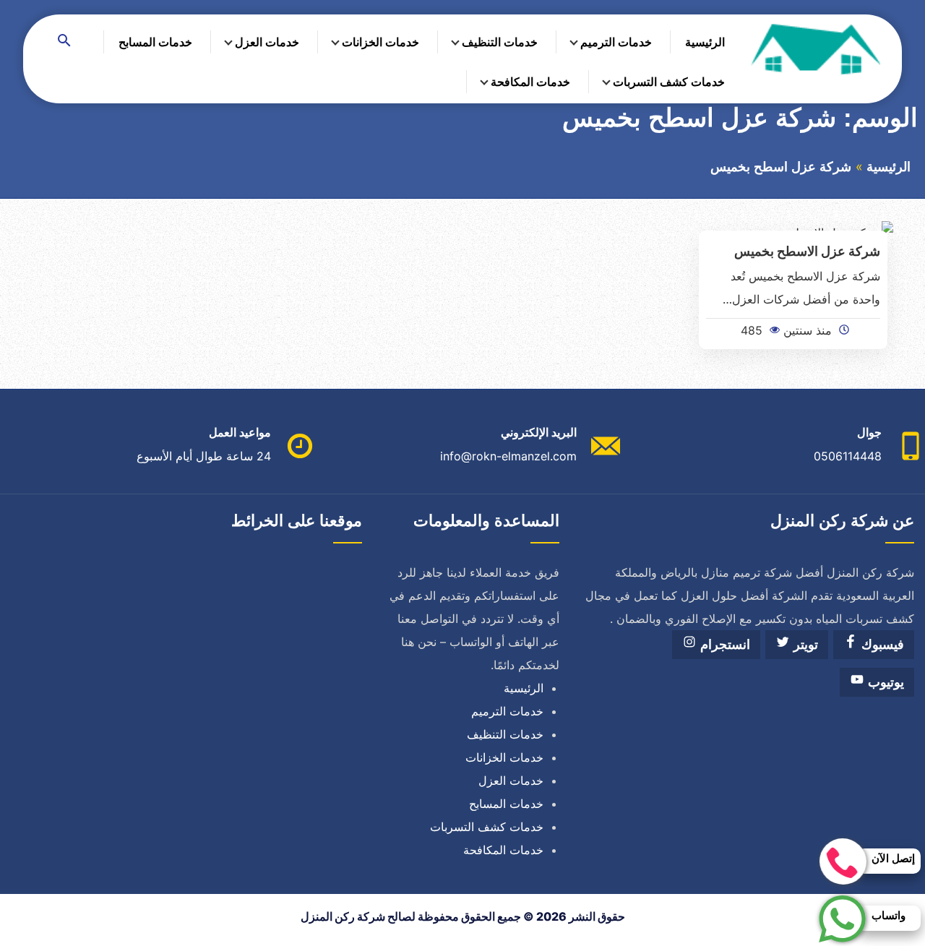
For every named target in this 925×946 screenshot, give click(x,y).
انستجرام (723, 644)
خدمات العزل (267, 42)
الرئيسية (705, 42)
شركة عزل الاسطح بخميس (807, 251)
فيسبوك (881, 644)
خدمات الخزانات (380, 42)
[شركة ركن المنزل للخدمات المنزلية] (814, 48)
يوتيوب (884, 682)
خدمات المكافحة (530, 81)
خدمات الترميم (616, 42)
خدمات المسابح (155, 42)
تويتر (804, 644)
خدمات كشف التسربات (669, 81)
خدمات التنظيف (500, 42)
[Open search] (64, 41)
